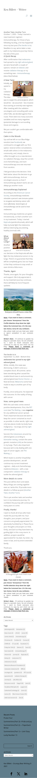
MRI (23, 669)
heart (27, 647)
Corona (26, 640)
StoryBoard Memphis (11, 687)
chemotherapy (21, 636)
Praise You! (8, 718)
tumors (7, 694)
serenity (8, 679)
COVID (7, 644)
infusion (8, 654)
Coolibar (17, 640)
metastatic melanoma (12, 669)
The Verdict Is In (24, 45)
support (24, 687)
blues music (9, 633)
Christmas (8, 640)
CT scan (15, 644)
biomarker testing (11, 439)
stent (27, 683)
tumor (24, 690)
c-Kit (17, 633)
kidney (7, 658)
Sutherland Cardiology (12, 690)
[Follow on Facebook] (11, 774)
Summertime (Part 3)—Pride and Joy (18, 721)
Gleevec (22, 68)
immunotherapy (23, 73)
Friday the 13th (10, 647)
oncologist (8, 672)
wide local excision (11, 697)
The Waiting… (16, 410)
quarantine (9, 676)
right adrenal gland (25, 62)
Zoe (21, 697)
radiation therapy (16, 70)
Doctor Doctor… (24, 379)
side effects (17, 679)
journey (16, 654)
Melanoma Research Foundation (15, 665)
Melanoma (19, 382)
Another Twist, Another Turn (15, 32)
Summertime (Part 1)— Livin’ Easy (17, 731)
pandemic (18, 672)
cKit (19, 442)
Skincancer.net (10, 683)
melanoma (26, 59)
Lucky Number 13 (10, 735)
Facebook (18, 142)
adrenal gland (9, 629)
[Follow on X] (18, 774)
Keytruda (7, 222)
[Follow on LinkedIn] (26, 774)
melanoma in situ (10, 662)
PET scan (27, 672)
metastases (17, 434)
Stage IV (20, 683)
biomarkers (20, 629)
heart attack (9, 651)
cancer (24, 633)
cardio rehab (9, 636)
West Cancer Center (20, 694)
